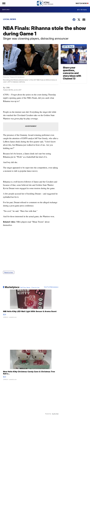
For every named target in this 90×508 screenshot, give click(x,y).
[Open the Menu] (4, 3)
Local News (9, 19)
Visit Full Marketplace (51, 287)
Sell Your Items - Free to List (29, 287)
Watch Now (81, 3)
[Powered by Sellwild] (55, 414)
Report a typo (8, 272)
